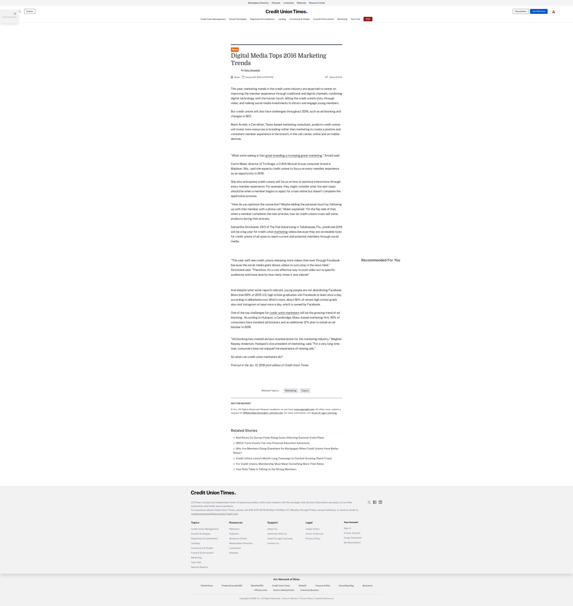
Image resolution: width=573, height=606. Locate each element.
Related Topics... (271, 390)
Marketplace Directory (258, 3)
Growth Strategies (201, 533)
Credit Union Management (205, 529)
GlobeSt (302, 585)
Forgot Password (353, 537)
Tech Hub (196, 562)
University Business (309, 590)
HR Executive (260, 590)
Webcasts (301, 3)
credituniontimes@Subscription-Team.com (214, 513)
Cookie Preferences (324, 598)
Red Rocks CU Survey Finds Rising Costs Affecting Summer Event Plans (280, 437)
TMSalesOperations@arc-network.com (262, 413)
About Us (272, 529)
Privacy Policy (313, 538)
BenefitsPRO (257, 585)
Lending (195, 543)
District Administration (283, 590)
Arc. (259, 598)
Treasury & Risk (322, 585)
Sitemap (233, 552)
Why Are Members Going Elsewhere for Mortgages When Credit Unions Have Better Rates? (286, 450)
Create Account (352, 533)
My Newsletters (352, 542)
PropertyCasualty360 (232, 585)
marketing (281, 232)
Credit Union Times (281, 585)
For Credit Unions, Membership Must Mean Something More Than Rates (280, 463)
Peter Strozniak (252, 70)
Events (29, 11)
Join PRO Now (538, 11)
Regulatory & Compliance (204, 538)
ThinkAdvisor (207, 585)
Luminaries (288, 3)
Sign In (347, 528)
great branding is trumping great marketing (293, 155)
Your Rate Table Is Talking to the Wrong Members (266, 469)
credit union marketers (284, 313)
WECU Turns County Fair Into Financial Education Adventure (273, 443)
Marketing (196, 557)
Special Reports (199, 567)
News (235, 49)
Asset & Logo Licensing (279, 538)
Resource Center (317, 3)
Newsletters (521, 11)
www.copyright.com (304, 409)
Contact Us (273, 543)
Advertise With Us (277, 533)
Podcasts (276, 3)
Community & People (202, 548)
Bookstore (367, 585)
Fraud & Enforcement (202, 552)
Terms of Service (315, 533)
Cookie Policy (313, 529)
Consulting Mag (346, 585)
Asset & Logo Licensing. (324, 413)
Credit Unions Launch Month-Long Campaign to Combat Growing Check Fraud (284, 458)
